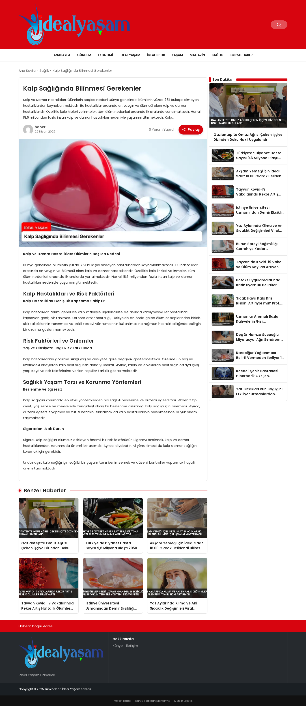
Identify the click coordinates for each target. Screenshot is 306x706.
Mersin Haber (122, 701)
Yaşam (177, 55)
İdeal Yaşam (130, 55)
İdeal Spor (156, 55)
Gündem (84, 55)
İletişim (132, 645)
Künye (118, 645)
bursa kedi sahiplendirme (152, 701)
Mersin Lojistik (183, 701)
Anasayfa (62, 55)
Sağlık (217, 55)
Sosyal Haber (241, 55)
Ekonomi (105, 55)
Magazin (197, 55)
